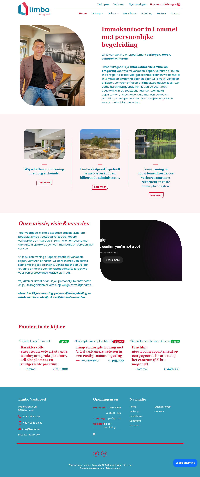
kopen (150, 71)
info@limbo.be (31, 429)
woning (155, 90)
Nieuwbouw (129, 13)
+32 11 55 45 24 (31, 416)
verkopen (139, 71)
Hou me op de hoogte (163, 4)
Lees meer (44, 182)
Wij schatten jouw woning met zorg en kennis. (44, 171)
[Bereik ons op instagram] (104, 453)
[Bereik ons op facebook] (96, 453)
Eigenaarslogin (137, 4)
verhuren (161, 71)
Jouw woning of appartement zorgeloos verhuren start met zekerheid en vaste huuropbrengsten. (156, 177)
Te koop (134, 411)
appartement (110, 94)
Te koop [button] (96, 13)
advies (161, 83)
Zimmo (127, 465)
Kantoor (161, 13)
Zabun (118, 465)
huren (175, 71)
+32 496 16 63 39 (32, 423)
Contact (176, 13)
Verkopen (103, 4)
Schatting (146, 13)
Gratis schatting (185, 463)
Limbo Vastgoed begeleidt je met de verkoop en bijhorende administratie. (100, 173)
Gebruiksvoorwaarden (92, 468)
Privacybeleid (113, 468)
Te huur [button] (112, 13)
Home (83, 13)
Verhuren (118, 4)
